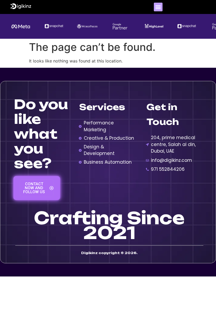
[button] (158, 7)
